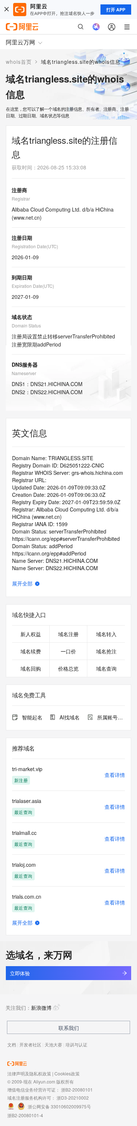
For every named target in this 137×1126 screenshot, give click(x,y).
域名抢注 (106, 651)
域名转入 (106, 634)
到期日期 (22, 277)
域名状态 (22, 316)
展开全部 (22, 583)
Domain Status (26, 325)
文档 (11, 1044)
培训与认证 (76, 1044)
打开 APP (115, 9)
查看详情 (114, 774)
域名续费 (30, 651)
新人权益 (30, 634)
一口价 (68, 651)
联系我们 (68, 1027)
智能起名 (32, 717)
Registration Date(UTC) (35, 246)
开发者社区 (30, 1044)
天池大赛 (53, 1044)
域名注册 (68, 634)
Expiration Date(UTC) (33, 286)
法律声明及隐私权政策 (29, 1073)
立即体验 (20, 973)
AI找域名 (70, 717)
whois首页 (19, 61)
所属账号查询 (111, 717)
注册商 (19, 190)
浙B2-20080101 (77, 1089)
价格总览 (68, 668)
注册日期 (22, 237)
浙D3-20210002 (73, 1097)
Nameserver (24, 373)
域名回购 (30, 668)
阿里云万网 (20, 42)
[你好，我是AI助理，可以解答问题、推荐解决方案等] (96, 26)
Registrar (21, 198)
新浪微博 (41, 1007)
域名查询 (106, 668)
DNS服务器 (25, 364)
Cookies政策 (67, 1073)
